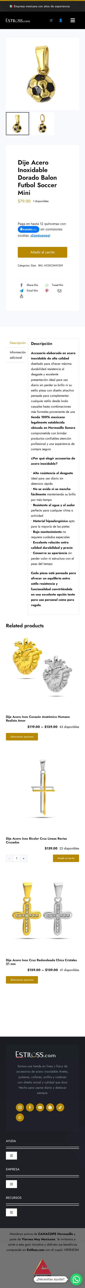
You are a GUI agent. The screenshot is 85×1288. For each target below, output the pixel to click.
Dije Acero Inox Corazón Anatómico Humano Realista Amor (38, 719)
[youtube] (40, 1107)
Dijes (33, 265)
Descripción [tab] (17, 343)
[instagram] (20, 1107)
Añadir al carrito (42, 252)
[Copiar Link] (21, 296)
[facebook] (30, 1107)
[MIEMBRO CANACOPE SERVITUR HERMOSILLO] (42, 1257)
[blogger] (50, 1107)
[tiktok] (60, 1107)
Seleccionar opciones (21, 736)
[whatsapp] (20, 1117)
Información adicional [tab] (17, 355)
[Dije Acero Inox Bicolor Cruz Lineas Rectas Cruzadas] (42, 788)
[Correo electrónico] (59, 290)
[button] (76, 1279)
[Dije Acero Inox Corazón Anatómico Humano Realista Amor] (42, 666)
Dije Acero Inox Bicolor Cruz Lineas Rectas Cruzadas (36, 840)
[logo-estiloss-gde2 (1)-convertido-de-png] (18, 20)
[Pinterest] (47, 290)
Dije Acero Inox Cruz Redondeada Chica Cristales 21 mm (41, 962)
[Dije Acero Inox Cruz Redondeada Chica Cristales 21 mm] (42, 910)
